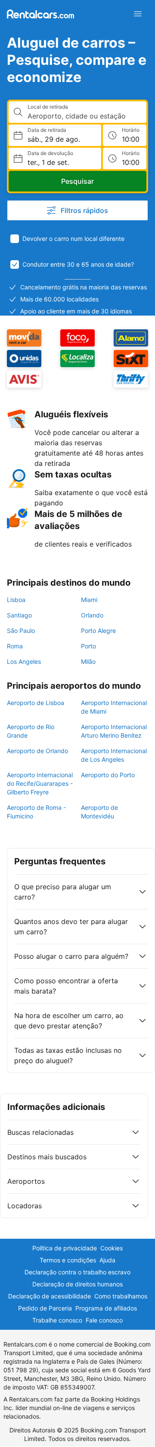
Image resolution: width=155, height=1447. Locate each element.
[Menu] (137, 13)
